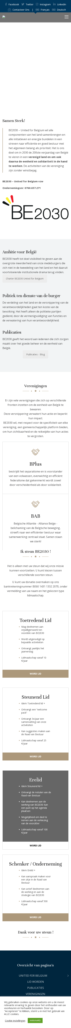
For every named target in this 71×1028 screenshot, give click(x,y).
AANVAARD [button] (35, 1020)
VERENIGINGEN (35, 994)
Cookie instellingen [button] (15, 1020)
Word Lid (35, 673)
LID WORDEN (35, 982)
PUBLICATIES (35, 988)
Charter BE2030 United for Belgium (25, 278)
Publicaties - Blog (35, 354)
